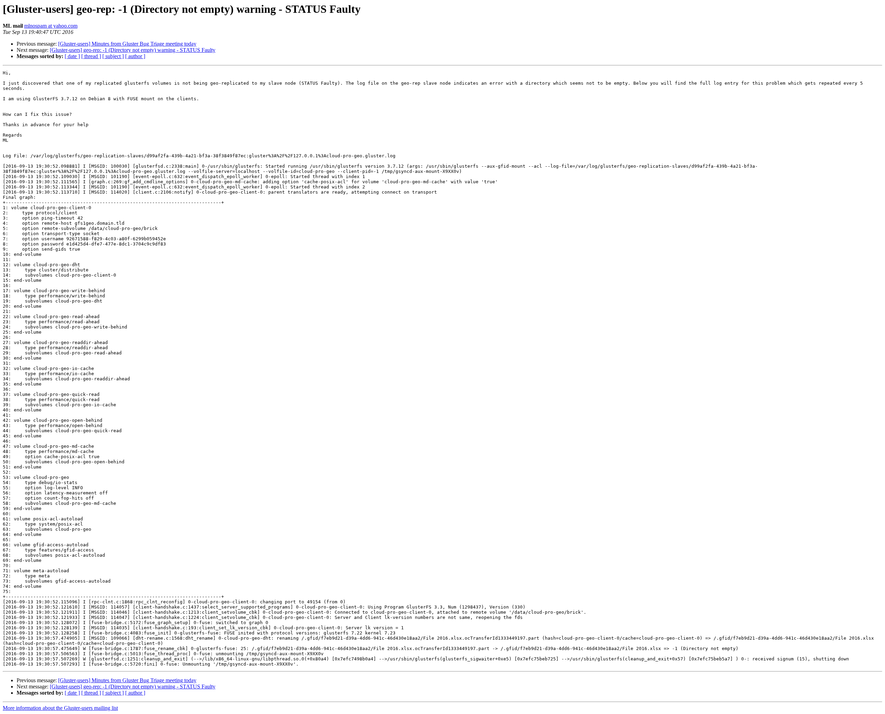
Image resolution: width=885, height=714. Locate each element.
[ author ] (135, 56)
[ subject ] (113, 56)
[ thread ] (91, 56)
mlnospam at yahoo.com (50, 26)
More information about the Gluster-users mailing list (60, 708)
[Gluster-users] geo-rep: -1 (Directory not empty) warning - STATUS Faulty (132, 50)
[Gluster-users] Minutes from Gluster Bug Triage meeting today (127, 44)
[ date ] (72, 56)
